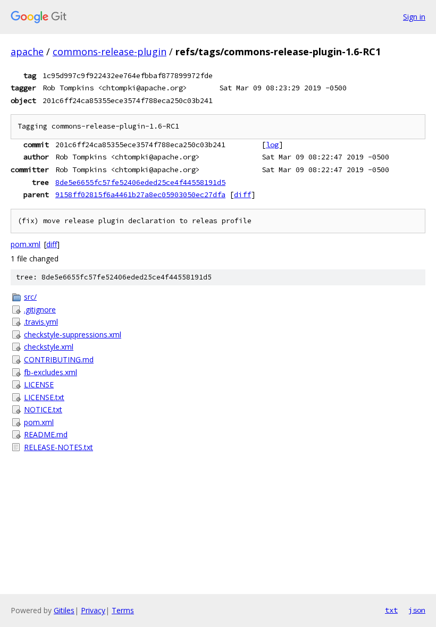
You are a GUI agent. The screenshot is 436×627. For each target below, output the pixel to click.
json (416, 610)
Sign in (414, 17)
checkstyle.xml (48, 347)
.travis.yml (41, 322)
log (272, 144)
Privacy (93, 610)
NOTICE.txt (43, 409)
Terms (123, 610)
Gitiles (64, 610)
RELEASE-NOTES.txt (58, 447)
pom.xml (25, 244)
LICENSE (39, 384)
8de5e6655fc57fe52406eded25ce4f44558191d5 (140, 182)
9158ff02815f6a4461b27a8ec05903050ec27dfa (140, 194)
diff (242, 194)
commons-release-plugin (109, 51)
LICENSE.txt (44, 397)
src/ (30, 297)
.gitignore (40, 309)
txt (391, 610)
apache (27, 51)
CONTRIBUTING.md (59, 359)
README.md (46, 434)
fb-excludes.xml (50, 372)
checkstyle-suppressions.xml (72, 334)
